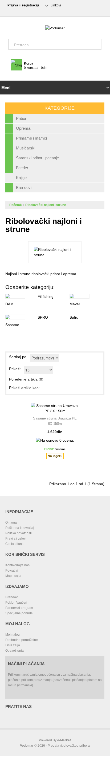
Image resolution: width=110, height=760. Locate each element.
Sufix (74, 317)
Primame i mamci (31, 138)
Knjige (21, 177)
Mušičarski (25, 148)
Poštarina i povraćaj (19, 528)
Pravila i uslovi (15, 538)
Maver (75, 304)
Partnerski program (19, 608)
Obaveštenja (14, 650)
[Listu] (53, 388)
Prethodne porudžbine (21, 640)
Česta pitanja (15, 544)
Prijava (12, 5)
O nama (11, 522)
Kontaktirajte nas (17, 565)
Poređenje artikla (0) (26, 379)
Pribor (21, 118)
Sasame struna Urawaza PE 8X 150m (55, 421)
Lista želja (12, 645)
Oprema (23, 128)
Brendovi (23, 187)
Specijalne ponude (19, 613)
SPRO (43, 317)
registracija (30, 5)
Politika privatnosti (18, 533)
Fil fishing (46, 296)
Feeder (22, 167)
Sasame (12, 325)
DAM (9, 304)
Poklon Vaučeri (16, 602)
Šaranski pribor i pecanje (37, 158)
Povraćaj (11, 570)
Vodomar (27, 745)
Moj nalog (12, 634)
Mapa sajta (13, 576)
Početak (15, 205)
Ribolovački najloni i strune (45, 205)
